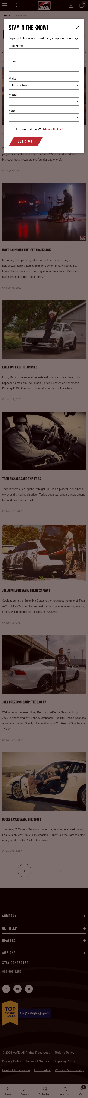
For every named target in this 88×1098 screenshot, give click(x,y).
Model (14, 94)
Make (13, 78)
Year (13, 110)
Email (13, 61)
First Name (17, 45)
